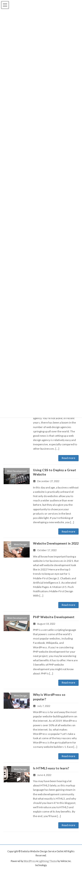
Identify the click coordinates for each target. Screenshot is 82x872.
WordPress (30, 861)
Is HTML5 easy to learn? (51, 768)
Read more (68, 458)
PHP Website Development (53, 617)
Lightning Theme (47, 861)
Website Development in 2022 (56, 543)
